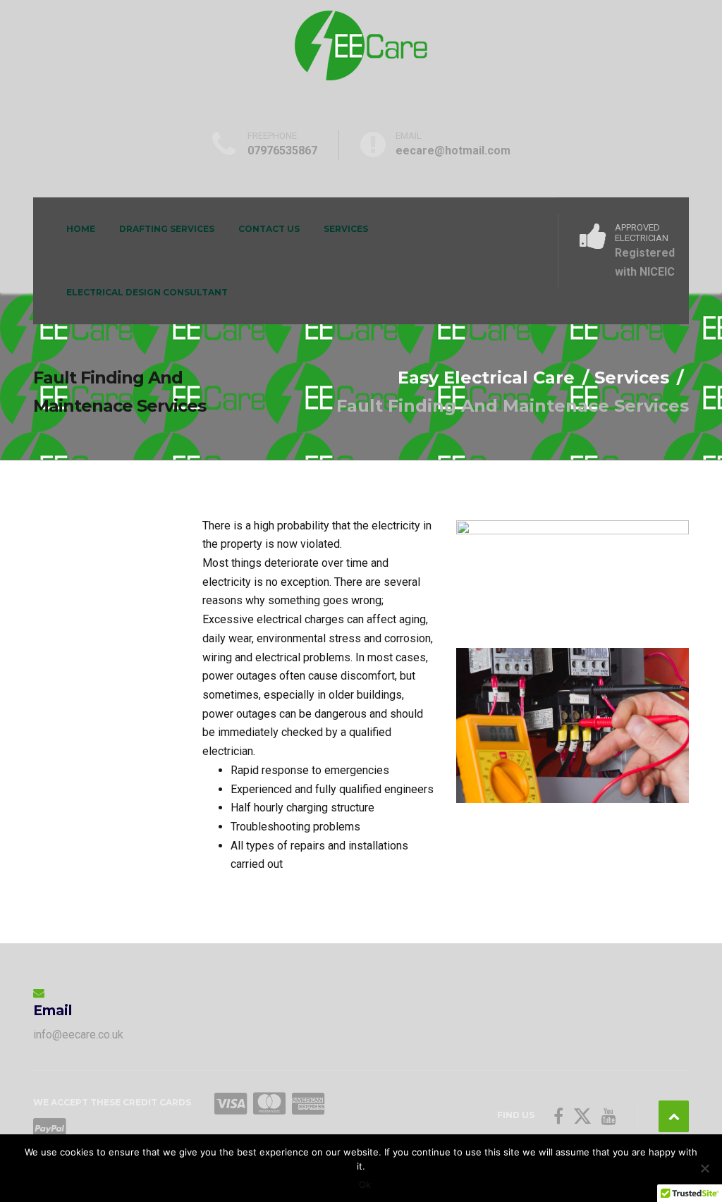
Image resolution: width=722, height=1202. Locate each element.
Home (80, 228)
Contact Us (269, 228)
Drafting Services (166, 228)
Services (346, 228)
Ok (365, 1184)
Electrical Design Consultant (147, 292)
